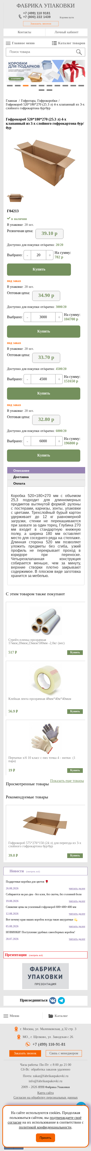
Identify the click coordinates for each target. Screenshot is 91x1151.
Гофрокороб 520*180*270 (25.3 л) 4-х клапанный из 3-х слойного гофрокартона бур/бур (45, 106)
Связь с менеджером (63, 1053)
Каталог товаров (71, 43)
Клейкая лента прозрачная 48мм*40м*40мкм (39, 699)
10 (81, 85)
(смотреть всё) (33, 871)
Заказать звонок (40, 23)
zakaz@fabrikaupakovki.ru (50, 1076)
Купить (39, 269)
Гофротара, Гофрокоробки (39, 100)
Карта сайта (45, 1093)
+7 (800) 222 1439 (37, 17)
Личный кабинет (66, 32)
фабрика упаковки (46, 6)
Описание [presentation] (21, 470)
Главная (11, 100)
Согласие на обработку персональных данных (46, 1097)
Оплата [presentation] (19, 483)
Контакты (24, 32)
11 (41, 90)
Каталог (61, 1016)
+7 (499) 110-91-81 (49, 1044)
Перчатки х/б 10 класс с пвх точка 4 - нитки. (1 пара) (41, 759)
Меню (14, 1016)
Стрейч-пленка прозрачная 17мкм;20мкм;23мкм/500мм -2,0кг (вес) (36, 641)
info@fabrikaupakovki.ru (45, 1081)
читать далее (77, 888)
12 (49, 90)
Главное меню (23, 43)
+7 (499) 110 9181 (36, 13)
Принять (45, 1138)
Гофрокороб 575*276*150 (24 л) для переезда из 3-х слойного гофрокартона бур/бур (44, 844)
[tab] (46, 470)
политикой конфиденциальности (45, 1127)
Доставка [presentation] (21, 477)
